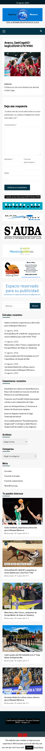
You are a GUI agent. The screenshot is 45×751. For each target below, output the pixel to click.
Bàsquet (7, 521)
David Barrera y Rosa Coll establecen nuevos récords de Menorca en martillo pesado (21, 392)
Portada (14, 521)
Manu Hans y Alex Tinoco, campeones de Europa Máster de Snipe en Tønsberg (22, 346)
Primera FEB (23, 521)
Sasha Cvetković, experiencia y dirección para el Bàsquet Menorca (22, 324)
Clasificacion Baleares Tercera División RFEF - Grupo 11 (22, 721)
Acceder (8, 471)
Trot (29, 564)
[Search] (40, 31)
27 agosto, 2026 (20, 533)
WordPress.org (11, 486)
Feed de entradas (12, 476)
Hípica (13, 564)
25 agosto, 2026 (20, 661)
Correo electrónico (30, 160)
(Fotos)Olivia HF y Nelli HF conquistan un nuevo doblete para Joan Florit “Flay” (22, 335)
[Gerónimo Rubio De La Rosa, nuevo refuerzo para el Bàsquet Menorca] (22, 680)
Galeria (7, 564)
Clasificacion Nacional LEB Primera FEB (22, 197)
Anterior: (21, 87)
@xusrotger (10, 533)
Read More (38, 747)
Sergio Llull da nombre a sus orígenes (20, 427)
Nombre (8, 159)
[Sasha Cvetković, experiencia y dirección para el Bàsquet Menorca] (22, 511)
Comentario (10, 125)
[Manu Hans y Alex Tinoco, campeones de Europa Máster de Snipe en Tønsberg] (22, 596)
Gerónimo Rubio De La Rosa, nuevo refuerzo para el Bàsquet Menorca (19, 368)
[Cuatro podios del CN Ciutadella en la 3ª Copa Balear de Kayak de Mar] (22, 638)
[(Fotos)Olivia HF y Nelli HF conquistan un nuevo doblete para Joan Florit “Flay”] (22, 553)
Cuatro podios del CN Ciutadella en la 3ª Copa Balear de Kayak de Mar (21, 357)
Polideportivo (21, 564)
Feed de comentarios (13, 481)
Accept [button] (29, 747)
